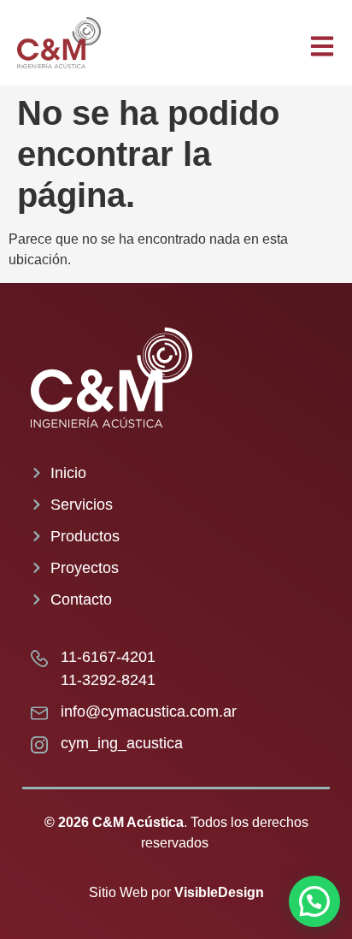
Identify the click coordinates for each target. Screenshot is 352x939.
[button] (314, 901)
